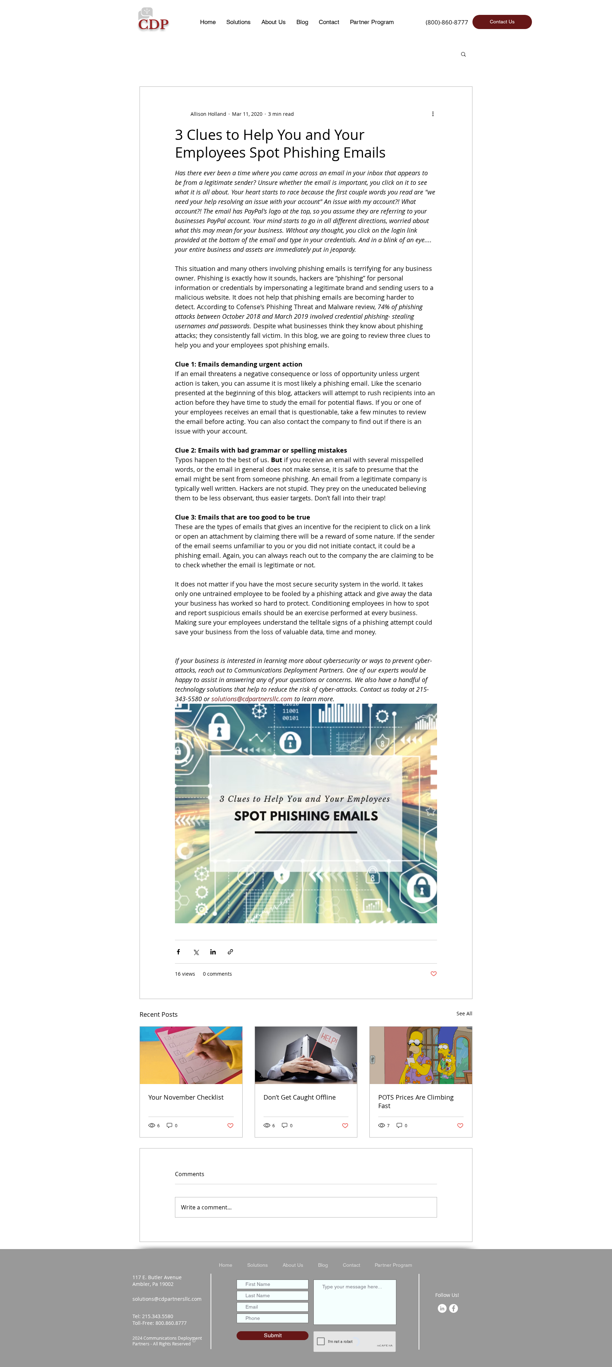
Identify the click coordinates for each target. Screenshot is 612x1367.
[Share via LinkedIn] (213, 951)
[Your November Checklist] (191, 1055)
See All (464, 1013)
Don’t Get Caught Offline (300, 1097)
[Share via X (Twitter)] (195, 951)
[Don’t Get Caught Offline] (306, 1055)
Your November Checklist (185, 1097)
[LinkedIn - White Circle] (442, 1308)
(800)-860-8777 (447, 22)
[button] (463, 54)
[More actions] (433, 113)
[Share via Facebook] (178, 951)
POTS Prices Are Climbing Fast (416, 1101)
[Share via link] (230, 951)
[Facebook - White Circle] (453, 1308)
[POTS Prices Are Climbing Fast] (421, 1055)
